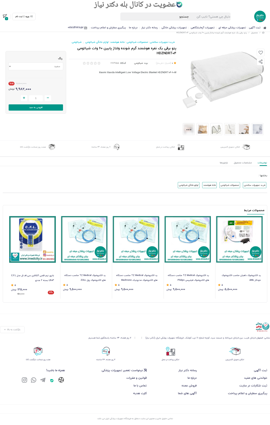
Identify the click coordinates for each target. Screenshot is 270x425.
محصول (254, 32)
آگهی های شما (187, 393)
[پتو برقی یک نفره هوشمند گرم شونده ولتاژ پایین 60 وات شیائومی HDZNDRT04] (179, 327)
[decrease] (48, 98)
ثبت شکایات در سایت (253, 385)
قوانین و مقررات (136, 377)
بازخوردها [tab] (224, 163)
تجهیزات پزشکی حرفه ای (232, 27)
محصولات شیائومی (137, 42)
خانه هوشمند (117, 42)
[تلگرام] (42, 380)
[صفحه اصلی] (263, 32)
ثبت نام (19, 16)
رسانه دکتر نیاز (149, 27)
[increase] (24, 98)
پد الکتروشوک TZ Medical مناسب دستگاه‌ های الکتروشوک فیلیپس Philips (188, 277)
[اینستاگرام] (24, 380)
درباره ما (133, 27)
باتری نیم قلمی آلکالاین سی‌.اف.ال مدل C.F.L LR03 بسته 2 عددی (32, 278)
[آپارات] (61, 380)
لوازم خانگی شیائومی (96, 42)
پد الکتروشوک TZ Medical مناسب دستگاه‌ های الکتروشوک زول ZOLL (85, 277)
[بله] (52, 380)
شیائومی (77, 42)
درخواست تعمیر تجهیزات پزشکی (123, 370)
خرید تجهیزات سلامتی (162, 42)
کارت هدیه (140, 393)
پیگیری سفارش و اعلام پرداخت (108, 27)
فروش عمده (189, 385)
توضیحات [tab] (262, 163)
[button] (10, 257)
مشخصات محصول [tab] (243, 163)
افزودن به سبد (36, 107)
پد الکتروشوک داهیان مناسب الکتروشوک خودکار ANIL (241, 277)
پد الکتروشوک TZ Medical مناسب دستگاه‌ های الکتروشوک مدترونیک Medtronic (136, 277)
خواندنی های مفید (255, 377)
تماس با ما (140, 385)
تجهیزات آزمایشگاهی (203, 27)
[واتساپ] (33, 380)
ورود (27, 16)
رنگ (60, 58)
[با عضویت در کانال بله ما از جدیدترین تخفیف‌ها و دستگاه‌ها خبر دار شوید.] (135, 4)
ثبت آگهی (254, 27)
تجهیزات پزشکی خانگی (174, 27)
